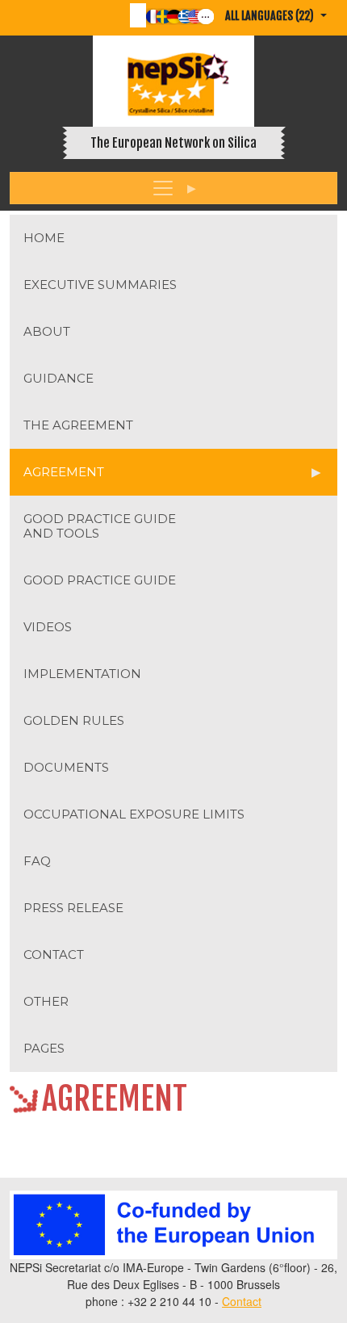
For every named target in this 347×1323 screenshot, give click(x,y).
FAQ (37, 861)
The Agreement (78, 425)
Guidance (58, 378)
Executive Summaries (100, 284)
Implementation (82, 673)
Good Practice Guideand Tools (99, 526)
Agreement (63, 471)
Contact (53, 954)
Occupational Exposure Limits (134, 814)
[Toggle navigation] (173, 188)
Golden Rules (73, 720)
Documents (66, 767)
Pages (44, 1048)
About (46, 331)
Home (44, 237)
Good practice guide (99, 580)
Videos (47, 626)
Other (46, 1001)
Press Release (73, 907)
